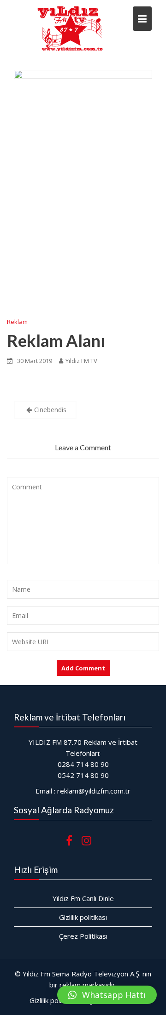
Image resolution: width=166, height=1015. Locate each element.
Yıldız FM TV (81, 361)
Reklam (17, 322)
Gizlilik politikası (83, 917)
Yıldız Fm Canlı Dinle (83, 898)
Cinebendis (50, 409)
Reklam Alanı (56, 340)
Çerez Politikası (83, 936)
